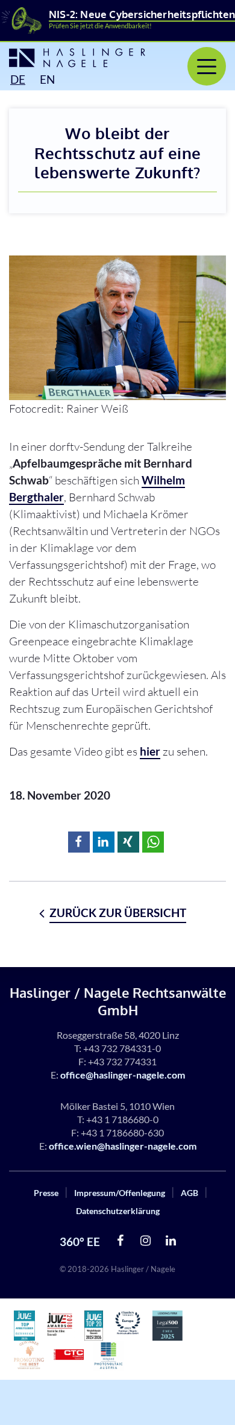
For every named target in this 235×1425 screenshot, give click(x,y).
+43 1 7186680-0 (122, 1119)
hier (150, 751)
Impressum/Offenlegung (119, 1193)
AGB (189, 1193)
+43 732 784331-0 (122, 1048)
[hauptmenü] (206, 66)
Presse (46, 1193)
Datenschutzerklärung (118, 1211)
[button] (79, 842)
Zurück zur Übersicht (117, 912)
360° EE (80, 1241)
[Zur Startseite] (68, 57)
